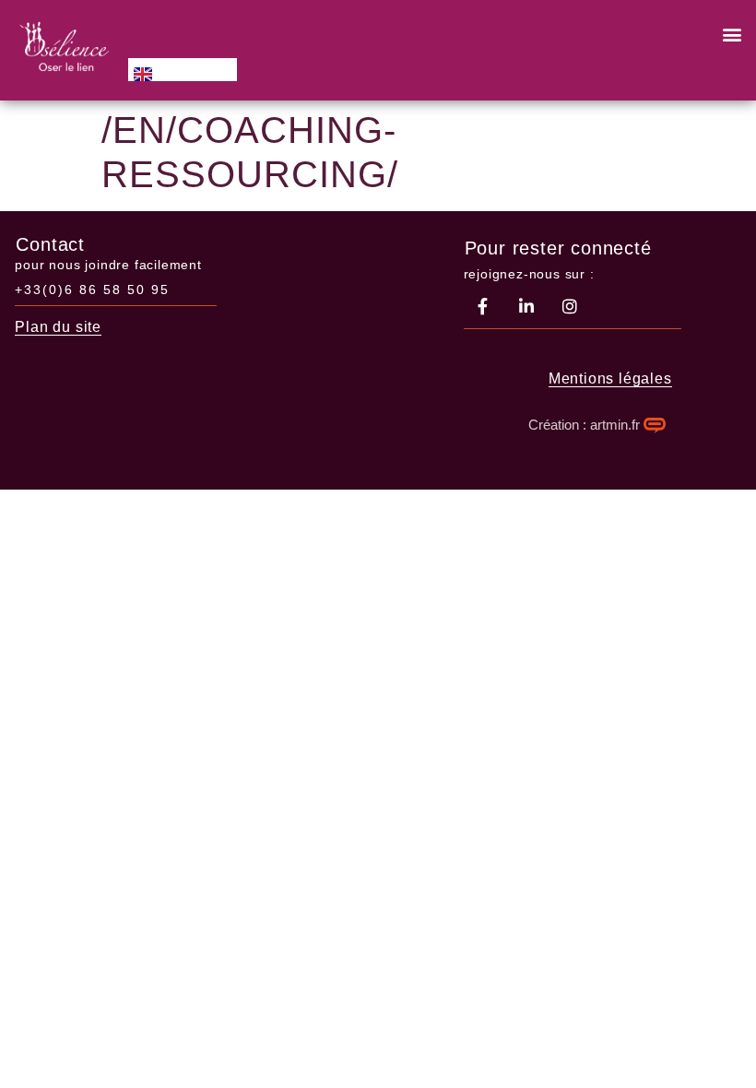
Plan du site (58, 327)
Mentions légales (610, 378)
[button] (731, 33)
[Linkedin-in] (526, 306)
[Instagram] (569, 306)
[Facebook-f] (483, 306)
